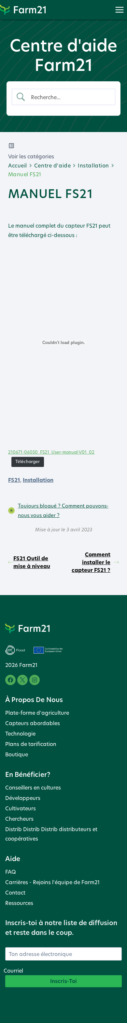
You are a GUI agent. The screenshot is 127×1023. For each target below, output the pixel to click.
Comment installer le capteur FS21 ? (91, 562)
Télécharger (27, 461)
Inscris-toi (63, 981)
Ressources (19, 902)
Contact (15, 892)
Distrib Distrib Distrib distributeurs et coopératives (51, 834)
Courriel (13, 970)
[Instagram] (34, 680)
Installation (93, 165)
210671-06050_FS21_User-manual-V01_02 (51, 452)
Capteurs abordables (32, 723)
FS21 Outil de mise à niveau (31, 562)
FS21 (14, 480)
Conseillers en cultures (33, 787)
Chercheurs (19, 818)
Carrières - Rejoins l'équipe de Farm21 (52, 882)
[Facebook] (10, 680)
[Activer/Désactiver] (119, 9)
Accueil (17, 165)
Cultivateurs (20, 808)
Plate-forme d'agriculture (37, 712)
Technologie (20, 733)
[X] (22, 680)
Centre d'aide (52, 165)
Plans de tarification (30, 743)
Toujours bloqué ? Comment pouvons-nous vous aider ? (63, 510)
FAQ (10, 871)
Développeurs (22, 797)
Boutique (16, 754)
